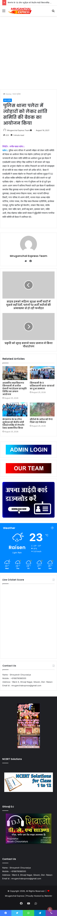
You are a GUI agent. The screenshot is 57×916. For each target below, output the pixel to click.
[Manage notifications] (49, 909)
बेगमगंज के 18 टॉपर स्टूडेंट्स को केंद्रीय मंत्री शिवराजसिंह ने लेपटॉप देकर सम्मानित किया (13, 423)
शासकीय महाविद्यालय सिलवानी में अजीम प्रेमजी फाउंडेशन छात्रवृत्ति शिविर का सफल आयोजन (14, 388)
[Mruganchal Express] (20, 11)
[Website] (26, 261)
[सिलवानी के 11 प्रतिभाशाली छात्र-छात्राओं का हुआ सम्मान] (42, 373)
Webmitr (48, 896)
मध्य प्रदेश (17, 94)
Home (8, 94)
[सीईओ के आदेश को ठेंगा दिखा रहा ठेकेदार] (42, 409)
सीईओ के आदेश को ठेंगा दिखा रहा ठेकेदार (41, 421)
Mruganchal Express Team (28, 256)
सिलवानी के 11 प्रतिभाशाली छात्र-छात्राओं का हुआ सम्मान (42, 385)
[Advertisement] (28, 53)
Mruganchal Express (15, 896)
